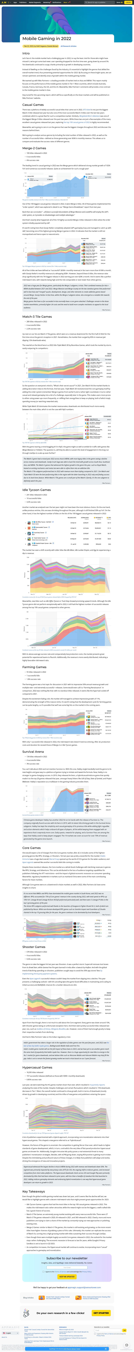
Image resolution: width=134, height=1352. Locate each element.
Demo (118, 2)
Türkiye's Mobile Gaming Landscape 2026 (71, 1336)
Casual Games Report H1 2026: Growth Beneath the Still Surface (73, 1332)
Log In (128, 2)
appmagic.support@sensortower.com (84, 1287)
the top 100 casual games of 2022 (77, 122)
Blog (26, 1327)
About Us (4, 1337)
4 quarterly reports (97, 1085)
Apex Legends (27, 862)
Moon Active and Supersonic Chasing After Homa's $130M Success (96, 1297)
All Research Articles (68, 46)
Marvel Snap (54, 859)
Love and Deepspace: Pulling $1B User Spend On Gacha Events (73, 1338)
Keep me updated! (67, 1277)
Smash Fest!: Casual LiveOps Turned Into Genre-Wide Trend (58, 1297)
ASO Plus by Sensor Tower (71, 1349)
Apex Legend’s (35, 978)
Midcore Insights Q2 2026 (66, 1329)
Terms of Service (60, 1272)
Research (63, 1327)
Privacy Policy (86, 1272)
